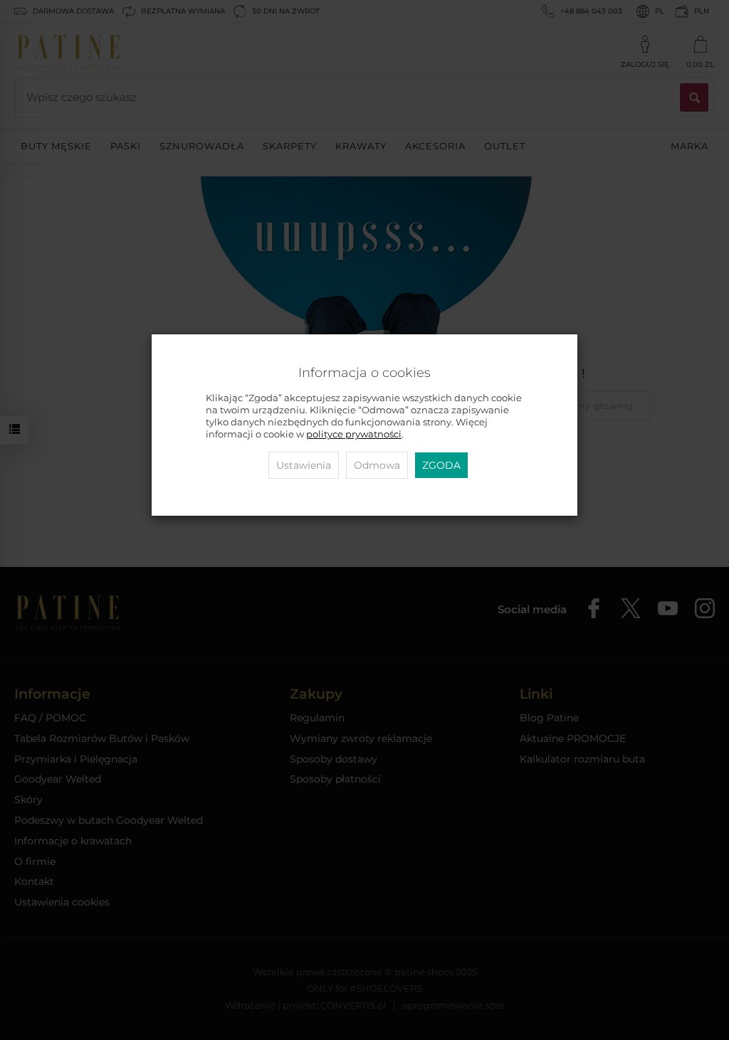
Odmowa (377, 465)
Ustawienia (303, 465)
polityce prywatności (354, 434)
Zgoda (441, 465)
